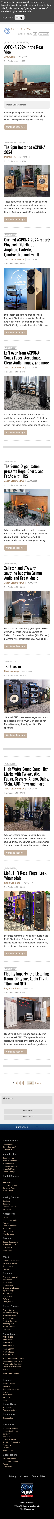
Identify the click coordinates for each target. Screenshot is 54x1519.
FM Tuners (7, 1209)
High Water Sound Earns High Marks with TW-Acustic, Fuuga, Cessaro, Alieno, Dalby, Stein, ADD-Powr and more (26, 776)
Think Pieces (7, 1395)
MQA (5, 1400)
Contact (24, 1476)
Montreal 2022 (8, 1352)
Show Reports (10, 1334)
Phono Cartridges (9, 1207)
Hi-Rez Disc (7, 1183)
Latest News (9, 1404)
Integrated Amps (9, 1169)
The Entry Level (8, 1324)
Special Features (9, 1384)
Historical (6, 1397)
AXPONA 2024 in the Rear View (23, 49)
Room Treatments (9, 1226)
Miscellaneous (8, 1234)
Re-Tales (6, 1299)
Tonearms (7, 1204)
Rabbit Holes (8, 1294)
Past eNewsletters (9, 1410)
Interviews (7, 1392)
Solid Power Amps (10, 1166)
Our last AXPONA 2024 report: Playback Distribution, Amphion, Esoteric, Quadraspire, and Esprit (27, 247)
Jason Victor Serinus (14, 259)
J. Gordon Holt (8, 1248)
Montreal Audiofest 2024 (12, 1361)
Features (6, 1269)
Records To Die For (10, 1263)
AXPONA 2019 (8, 1345)
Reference (6, 1386)
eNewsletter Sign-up (10, 1431)
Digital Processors (10, 1185)
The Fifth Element (9, 1315)
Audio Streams (8, 1318)
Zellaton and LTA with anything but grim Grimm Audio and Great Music (23, 573)
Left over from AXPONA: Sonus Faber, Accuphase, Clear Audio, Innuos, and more (26, 358)
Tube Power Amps (10, 1161)
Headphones (8, 1231)
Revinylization (8, 1302)
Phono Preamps (9, 1172)
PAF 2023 (6, 1370)
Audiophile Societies (10, 1428)
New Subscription (9, 1458)
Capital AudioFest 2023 (12, 1367)
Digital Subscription (10, 1461)
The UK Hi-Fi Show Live (11, 1442)
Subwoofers (7, 1150)
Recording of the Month (11, 1261)
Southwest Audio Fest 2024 (13, 1359)
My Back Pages (8, 1291)
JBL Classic (12, 666)
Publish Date (44, 34)
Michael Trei (10, 157)
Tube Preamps (8, 1158)
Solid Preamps (8, 1163)
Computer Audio (9, 1188)
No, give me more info (20, 11)
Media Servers (8, 1191)
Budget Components (10, 1242)
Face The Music (9, 1327)
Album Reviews (8, 1266)
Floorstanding (8, 1144)
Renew (5, 1464)
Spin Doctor (23, 142)
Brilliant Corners (9, 1285)
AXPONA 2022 (8, 1343)
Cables (5, 1217)
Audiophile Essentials (11, 1389)
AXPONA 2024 (22, 42)
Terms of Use (8, 1450)
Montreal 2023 (8, 1349)
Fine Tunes (7, 1329)
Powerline (6, 1223)
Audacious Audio (9, 1245)
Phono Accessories (10, 1220)
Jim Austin (9, 57)
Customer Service (9, 1439)
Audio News (7, 1407)
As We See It (9, 42)
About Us (6, 1437)
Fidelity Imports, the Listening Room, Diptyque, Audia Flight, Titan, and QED (26, 979)
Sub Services (7, 1467)
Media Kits (7, 1445)
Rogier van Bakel (12, 883)
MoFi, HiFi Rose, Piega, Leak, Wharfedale (25, 875)
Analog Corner (8, 1310)
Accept (19, 17)
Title (35, 34)
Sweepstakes (8, 1418)
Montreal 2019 (8, 1355)
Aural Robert (7, 1282)
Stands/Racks (8, 1229)
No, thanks (7, 17)
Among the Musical (10, 1277)
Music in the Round (10, 1321)
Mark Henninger (12, 671)
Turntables (7, 1201)
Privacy (6, 1448)
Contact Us (7, 1434)
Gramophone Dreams (11, 1288)
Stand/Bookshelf (9, 1147)
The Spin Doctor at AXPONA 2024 (24, 149)
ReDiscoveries (8, 1296)
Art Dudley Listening (10, 1313)
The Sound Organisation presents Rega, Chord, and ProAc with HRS (23, 471)
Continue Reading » (15, 127)
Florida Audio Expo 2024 (12, 1364)
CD (4, 1180)
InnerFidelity (7, 1250)
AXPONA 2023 (8, 1340)
